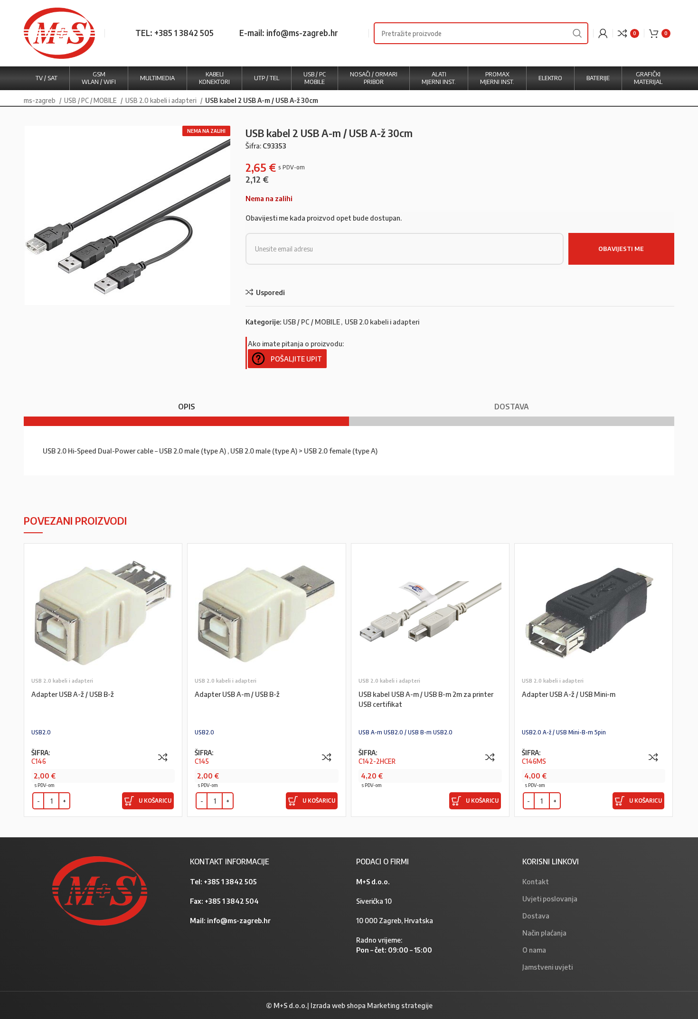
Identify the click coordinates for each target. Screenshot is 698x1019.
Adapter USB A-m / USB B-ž (237, 694)
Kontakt (535, 881)
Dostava (535, 915)
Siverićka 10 (374, 901)
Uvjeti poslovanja (549, 898)
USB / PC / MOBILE (91, 100)
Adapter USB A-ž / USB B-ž (72, 694)
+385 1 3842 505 (230, 881)
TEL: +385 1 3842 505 (174, 33)
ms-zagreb (40, 100)
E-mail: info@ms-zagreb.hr (288, 33)
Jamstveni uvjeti (547, 967)
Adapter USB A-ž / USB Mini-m (568, 694)
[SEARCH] (577, 33)
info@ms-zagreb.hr (239, 920)
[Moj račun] (603, 33)
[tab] (186, 402)
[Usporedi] (163, 757)
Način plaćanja (544, 932)
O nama (534, 949)
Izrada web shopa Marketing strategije (372, 1005)
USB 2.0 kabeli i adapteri (161, 100)
